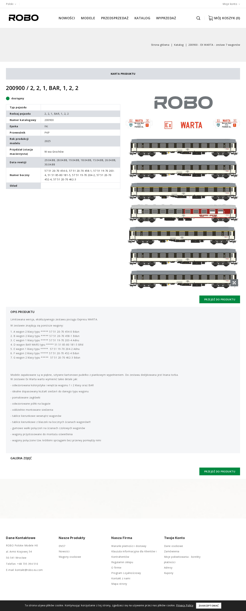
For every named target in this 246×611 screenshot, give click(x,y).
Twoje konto (174, 538)
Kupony (168, 573)
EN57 (62, 546)
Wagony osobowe (70, 556)
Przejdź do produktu (219, 299)
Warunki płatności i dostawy (128, 546)
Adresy (168, 567)
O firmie (116, 567)
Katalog (142, 18)
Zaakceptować (209, 605)
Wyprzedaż (166, 18)
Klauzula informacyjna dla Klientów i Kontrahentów (133, 554)
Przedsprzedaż (115, 18)
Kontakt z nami (120, 578)
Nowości (67, 18)
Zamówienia (171, 551)
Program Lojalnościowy (126, 573)
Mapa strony (119, 583)
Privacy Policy (184, 605)
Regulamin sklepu (122, 562)
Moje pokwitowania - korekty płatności (182, 559)
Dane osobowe (173, 546)
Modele (88, 18)
